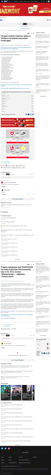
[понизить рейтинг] (33, 194)
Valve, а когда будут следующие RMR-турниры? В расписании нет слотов (15, 88)
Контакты (2, 462)
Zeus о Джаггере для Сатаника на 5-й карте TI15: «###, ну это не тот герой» (42, 42)
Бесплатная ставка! (7, 343)
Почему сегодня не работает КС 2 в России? (9, 239)
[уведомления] (44, 1)
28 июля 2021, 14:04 (7, 190)
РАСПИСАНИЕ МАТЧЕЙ (3, 17)
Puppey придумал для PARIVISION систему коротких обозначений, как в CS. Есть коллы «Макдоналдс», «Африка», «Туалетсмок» (25, 261)
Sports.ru (3, 468)
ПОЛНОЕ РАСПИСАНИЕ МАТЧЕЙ (25, 28)
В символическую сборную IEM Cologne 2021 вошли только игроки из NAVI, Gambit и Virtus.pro (16, 205)
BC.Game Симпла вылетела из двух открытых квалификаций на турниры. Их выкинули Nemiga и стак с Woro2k (43, 58)
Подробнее (46, 469)
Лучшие (7, 174)
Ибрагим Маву (7, 189)
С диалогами (31, 174)
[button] (33, 190)
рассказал (12, 311)
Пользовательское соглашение (24, 459)
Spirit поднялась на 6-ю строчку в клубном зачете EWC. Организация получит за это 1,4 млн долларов (42, 64)
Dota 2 (4, 261)
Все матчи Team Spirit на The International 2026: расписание (11, 408)
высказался (8, 82)
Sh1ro (25, 51)
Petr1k (6, 45)
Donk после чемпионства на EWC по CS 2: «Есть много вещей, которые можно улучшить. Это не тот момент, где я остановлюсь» (43, 77)
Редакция (2, 459)
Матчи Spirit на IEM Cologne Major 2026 (8, 221)
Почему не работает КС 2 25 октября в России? (9, 255)
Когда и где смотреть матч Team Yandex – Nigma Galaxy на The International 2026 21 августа (17, 436)
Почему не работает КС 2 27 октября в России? (9, 247)
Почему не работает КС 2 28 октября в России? (9, 243)
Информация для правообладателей (25, 462)
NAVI (4, 52)
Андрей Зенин (7, 161)
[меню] (9, 1)
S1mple (10, 52)
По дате (2, 174)
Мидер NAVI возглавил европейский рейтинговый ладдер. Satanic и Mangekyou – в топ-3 (42, 296)
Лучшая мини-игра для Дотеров (10, 182)
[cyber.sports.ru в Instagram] (9, 448)
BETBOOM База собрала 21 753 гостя (42, 291)
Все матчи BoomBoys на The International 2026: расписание (11, 424)
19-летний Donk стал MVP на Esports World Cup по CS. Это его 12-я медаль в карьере (43, 84)
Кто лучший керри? (41, 339)
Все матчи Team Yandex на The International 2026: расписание (12, 412)
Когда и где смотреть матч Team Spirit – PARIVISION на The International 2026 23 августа (16, 416)
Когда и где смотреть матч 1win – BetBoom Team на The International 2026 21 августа (16, 440)
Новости (6, 30)
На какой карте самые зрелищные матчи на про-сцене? (16, 92)
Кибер (1, 30)
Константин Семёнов (9, 324)
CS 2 (3, 30)
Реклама (10, 459)
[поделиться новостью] (34, 33)
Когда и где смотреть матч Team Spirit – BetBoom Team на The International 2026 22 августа (17, 428)
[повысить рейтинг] (29, 194)
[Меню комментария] (33, 190)
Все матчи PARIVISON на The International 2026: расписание (11, 404)
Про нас (2, 457)
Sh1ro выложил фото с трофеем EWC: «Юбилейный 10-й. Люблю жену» (42, 47)
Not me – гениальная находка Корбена (8, 318)
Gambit (10, 51)
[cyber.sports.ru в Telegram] (2, 448)
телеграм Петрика (7, 162)
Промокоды (35, 457)
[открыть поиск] (42, 1)
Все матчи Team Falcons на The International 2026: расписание (12, 432)
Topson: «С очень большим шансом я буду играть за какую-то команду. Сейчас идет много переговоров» (42, 330)
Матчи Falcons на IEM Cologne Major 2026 (8, 217)
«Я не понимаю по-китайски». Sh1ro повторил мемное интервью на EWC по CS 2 (43, 70)
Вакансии (10, 457)
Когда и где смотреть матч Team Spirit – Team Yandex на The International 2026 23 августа (16, 420)
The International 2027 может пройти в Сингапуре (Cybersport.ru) (42, 317)
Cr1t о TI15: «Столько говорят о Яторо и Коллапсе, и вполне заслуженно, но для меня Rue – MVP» (43, 286)
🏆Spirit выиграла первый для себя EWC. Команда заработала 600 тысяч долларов (43, 91)
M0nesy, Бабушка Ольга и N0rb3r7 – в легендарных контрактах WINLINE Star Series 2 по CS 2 (17, 235)
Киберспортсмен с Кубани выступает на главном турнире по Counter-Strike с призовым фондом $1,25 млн (16, 230)
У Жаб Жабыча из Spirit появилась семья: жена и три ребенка (42, 52)
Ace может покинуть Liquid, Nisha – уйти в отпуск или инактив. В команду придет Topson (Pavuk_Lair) (43, 303)
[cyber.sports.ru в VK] (6, 448)
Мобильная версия (25, 452)
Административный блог (12, 462)
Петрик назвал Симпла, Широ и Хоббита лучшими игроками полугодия (17, 30)
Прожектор (21, 457)
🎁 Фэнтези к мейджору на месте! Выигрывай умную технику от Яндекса (14, 225)
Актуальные (12, 174)
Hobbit (15, 51)
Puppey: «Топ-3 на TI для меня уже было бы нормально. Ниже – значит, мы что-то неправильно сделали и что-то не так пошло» (15, 377)
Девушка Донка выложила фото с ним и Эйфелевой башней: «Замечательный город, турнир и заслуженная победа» (43, 36)
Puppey (5, 283)
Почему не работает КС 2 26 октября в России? (9, 251)
